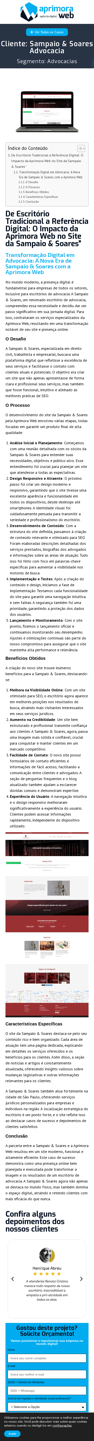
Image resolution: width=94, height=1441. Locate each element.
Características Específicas (42, 197)
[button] (12, 1279)
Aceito (12, 1434)
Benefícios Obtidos (37, 192)
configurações (62, 1426)
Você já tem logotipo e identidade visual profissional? (39, 1398)
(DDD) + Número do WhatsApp (26, 1382)
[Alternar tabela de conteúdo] (79, 148)
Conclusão (32, 202)
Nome (11, 1349)
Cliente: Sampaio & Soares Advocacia (47, 47)
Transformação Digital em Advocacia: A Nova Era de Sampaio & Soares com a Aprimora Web (50, 174)
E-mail (11, 1366)
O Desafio (32, 182)
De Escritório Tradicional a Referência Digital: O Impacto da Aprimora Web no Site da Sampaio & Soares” (47, 161)
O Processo (33, 187)
